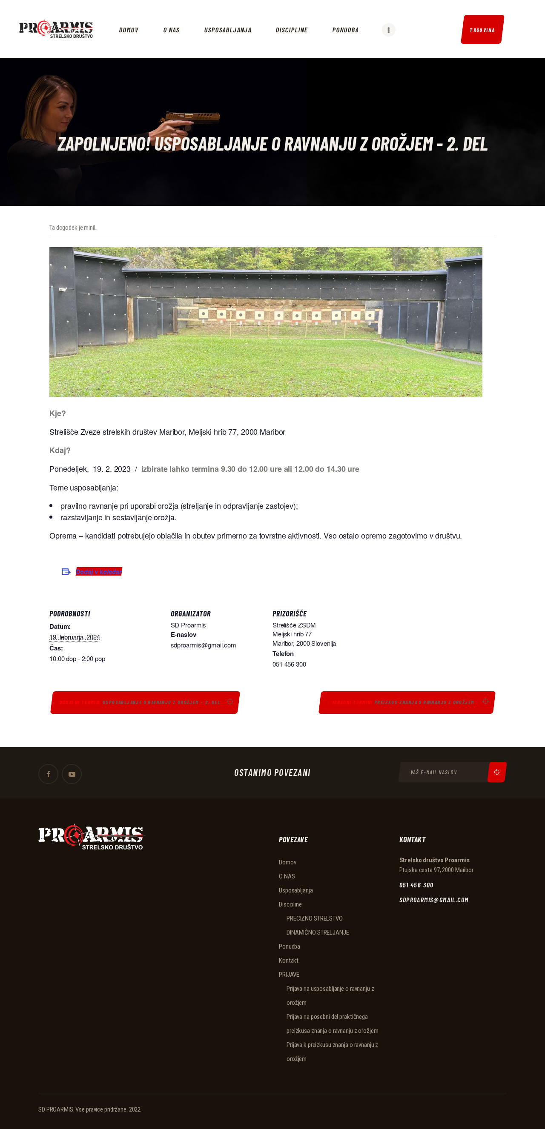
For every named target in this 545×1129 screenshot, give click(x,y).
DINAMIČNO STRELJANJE (318, 932)
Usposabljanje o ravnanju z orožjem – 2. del (140, 702)
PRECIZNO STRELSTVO (315, 918)
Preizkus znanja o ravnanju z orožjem (404, 702)
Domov (287, 862)
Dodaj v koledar (99, 571)
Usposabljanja (296, 890)
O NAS (287, 876)
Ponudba (289, 946)
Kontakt (288, 960)
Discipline (290, 904)
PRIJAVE (289, 974)
